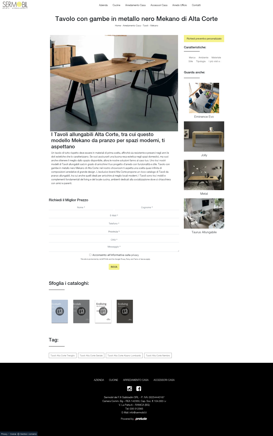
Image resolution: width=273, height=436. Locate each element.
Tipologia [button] (201, 61)
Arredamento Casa (135, 5)
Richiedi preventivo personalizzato (204, 38)
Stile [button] (190, 61)
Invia (114, 266)
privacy (135, 254)
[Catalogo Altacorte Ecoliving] (103, 311)
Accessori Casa (159, 5)
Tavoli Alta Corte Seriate (91, 355)
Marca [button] (192, 57)
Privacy (4, 434)
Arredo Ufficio (179, 5)
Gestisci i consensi (28, 434)
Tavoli (145, 25)
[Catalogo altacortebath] (59, 311)
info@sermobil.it (138, 412)
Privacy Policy (125, 259)
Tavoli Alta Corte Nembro (158, 355)
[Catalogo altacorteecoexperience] (124, 311)
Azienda (103, 5)
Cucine (116, 5)
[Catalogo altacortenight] (81, 311)
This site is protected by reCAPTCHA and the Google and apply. (116, 259)
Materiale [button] (216, 57)
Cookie (13, 434)
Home (118, 25)
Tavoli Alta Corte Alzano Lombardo (124, 355)
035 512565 (136, 408)
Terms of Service (140, 259)
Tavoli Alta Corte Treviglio (63, 355)
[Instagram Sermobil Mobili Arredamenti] (129, 388)
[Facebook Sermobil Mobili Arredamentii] (138, 388)
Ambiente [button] (203, 57)
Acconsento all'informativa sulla (115, 254)
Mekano (154, 25)
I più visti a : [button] (215, 61)
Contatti (196, 5)
